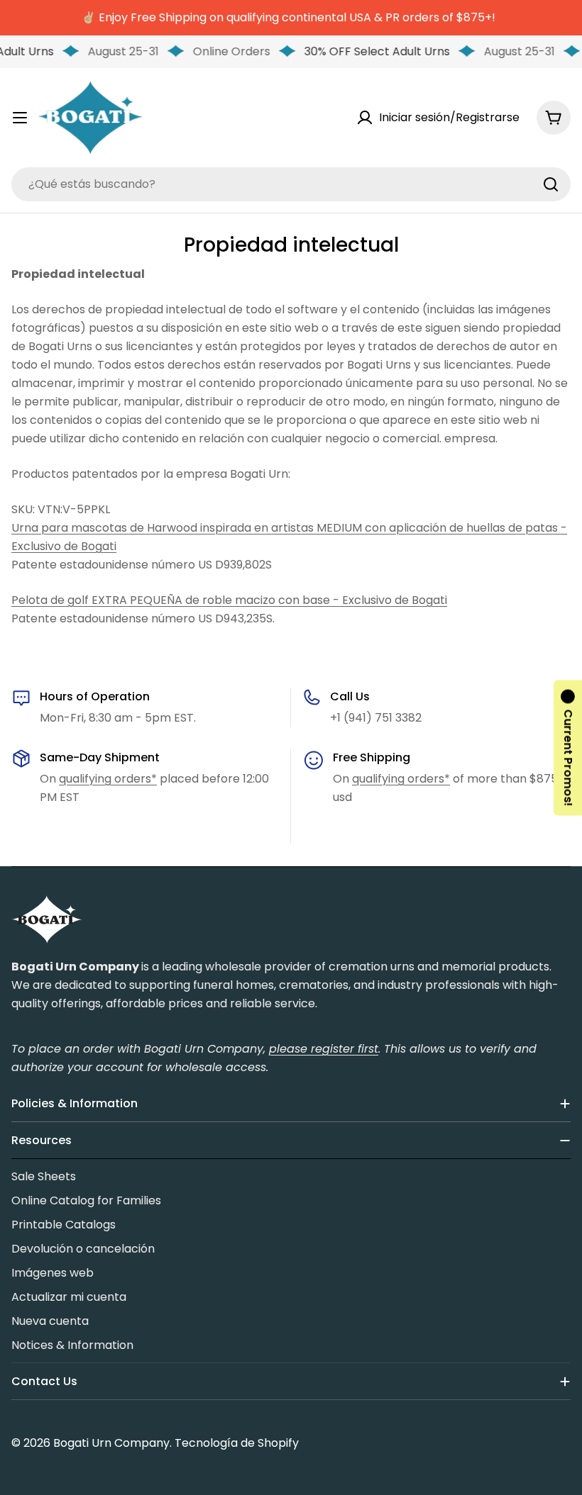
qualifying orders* (108, 779)
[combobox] (291, 184)
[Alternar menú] (19, 117)
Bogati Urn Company (111, 1443)
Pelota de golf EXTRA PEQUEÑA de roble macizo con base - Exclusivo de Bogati (229, 600)
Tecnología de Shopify (237, 1443)
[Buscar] (550, 184)
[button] (568, 747)
